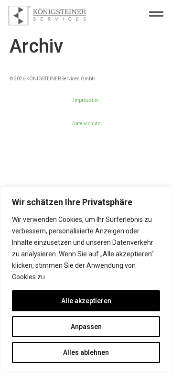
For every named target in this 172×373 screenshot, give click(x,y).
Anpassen (86, 326)
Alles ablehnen (86, 352)
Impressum (86, 100)
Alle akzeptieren (86, 301)
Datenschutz (86, 123)
